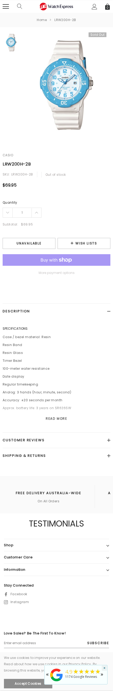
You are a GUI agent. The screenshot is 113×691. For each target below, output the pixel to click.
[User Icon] (94, 6)
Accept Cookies (28, 683)
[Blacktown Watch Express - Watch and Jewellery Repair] (56, 681)
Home (42, 20)
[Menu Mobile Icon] (6, 6)
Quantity (10, 202)
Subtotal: (10, 224)
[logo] (56, 6)
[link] (11, 42)
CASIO (8, 155)
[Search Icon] (19, 6)
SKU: (6, 174)
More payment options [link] (57, 273)
